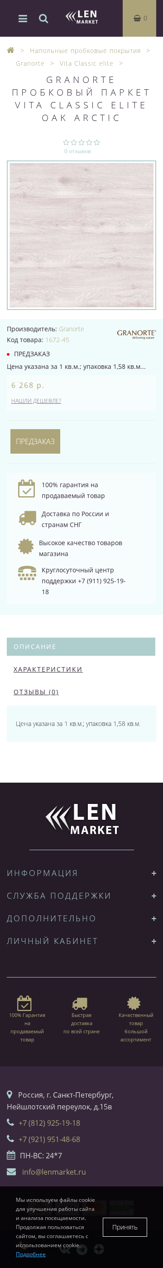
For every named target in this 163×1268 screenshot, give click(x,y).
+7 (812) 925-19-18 (49, 1123)
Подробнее (31, 1254)
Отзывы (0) (36, 691)
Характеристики (48, 669)
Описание (35, 646)
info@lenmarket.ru (54, 1172)
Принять (125, 1227)
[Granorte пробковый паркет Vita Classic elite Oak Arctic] (81, 235)
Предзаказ (35, 441)
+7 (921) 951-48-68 (49, 1139)
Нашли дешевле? (36, 401)
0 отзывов (77, 151)
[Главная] (11, 50)
